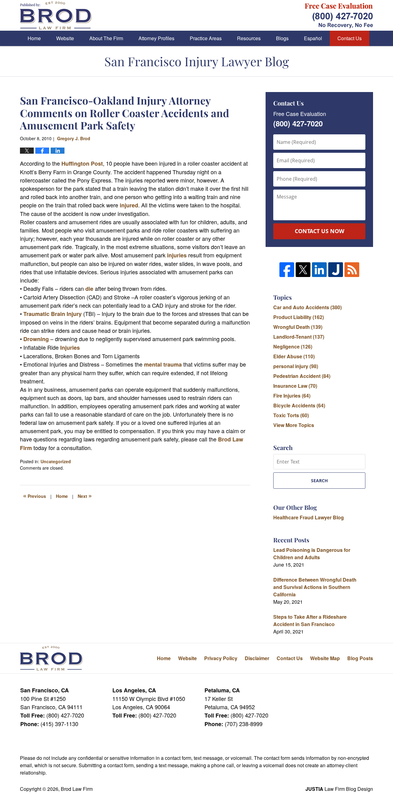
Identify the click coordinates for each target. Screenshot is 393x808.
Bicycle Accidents (299, 405)
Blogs (282, 38)
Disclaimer (257, 658)
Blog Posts (360, 658)
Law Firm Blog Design (339, 788)
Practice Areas (206, 38)
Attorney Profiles (156, 38)
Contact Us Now (319, 231)
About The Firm (106, 38)
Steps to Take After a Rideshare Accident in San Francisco (310, 620)
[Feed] (351, 269)
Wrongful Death (297, 326)
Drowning (36, 339)
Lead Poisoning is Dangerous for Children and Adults (311, 553)
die (89, 289)
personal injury (295, 366)
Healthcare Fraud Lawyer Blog (308, 517)
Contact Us (349, 38)
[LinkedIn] (319, 269)
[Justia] (335, 269)
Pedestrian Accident (301, 375)
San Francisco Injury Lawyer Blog (55, 15)
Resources (249, 38)
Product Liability (298, 317)
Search (319, 480)
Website (65, 38)
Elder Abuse (294, 356)
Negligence (292, 346)
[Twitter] (303, 269)
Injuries (70, 348)
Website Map (325, 658)
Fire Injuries (291, 395)
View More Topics (293, 425)
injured (128, 205)
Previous (34, 495)
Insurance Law (295, 385)
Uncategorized (56, 461)
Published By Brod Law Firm (339, 15)
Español (313, 38)
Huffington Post (82, 163)
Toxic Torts (291, 415)
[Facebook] (286, 269)
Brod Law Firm (77, 788)
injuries (177, 255)
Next (85, 495)
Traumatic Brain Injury (53, 314)
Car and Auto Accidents (307, 307)
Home (34, 38)
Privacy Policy (220, 658)
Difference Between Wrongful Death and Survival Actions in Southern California (314, 587)
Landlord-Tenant (298, 336)
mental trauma (163, 364)
